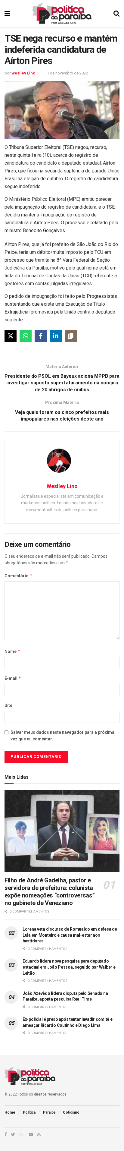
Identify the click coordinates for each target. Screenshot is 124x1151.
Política (29, 1112)
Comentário (19, 576)
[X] (11, 336)
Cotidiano (71, 1112)
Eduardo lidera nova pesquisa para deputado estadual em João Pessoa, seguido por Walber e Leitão (69, 967)
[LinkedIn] (56, 336)
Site (8, 705)
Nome (12, 651)
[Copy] (71, 336)
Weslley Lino (23, 73)
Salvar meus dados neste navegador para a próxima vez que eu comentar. (62, 735)
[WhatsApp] (26, 336)
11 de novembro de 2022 (66, 73)
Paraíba (49, 1112)
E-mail (13, 678)
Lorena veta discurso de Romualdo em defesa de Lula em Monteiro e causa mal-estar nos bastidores (70, 935)
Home (10, 1112)
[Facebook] (41, 336)
